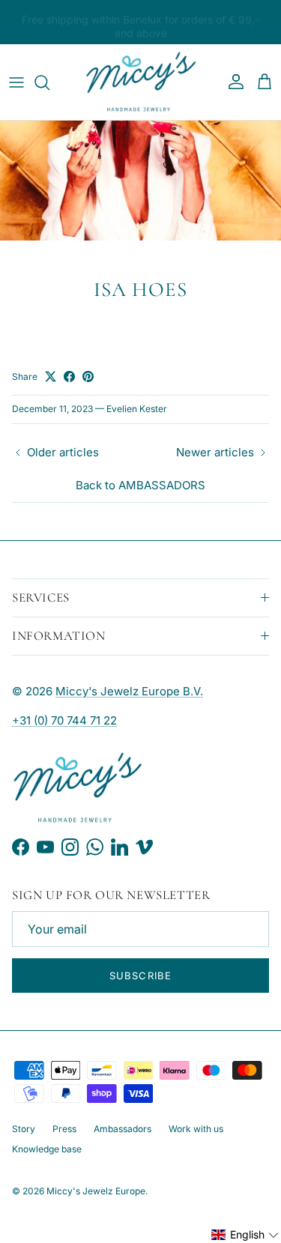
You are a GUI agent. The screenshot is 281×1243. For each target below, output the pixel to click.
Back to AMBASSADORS (140, 485)
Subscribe (140, 976)
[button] (245, 1235)
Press (64, 1128)
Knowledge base (47, 1149)
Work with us (196, 1128)
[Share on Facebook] (69, 376)
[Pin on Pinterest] (88, 376)
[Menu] (16, 82)
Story (23, 1128)
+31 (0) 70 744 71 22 (64, 720)
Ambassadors (122, 1128)
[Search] (49, 82)
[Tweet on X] (50, 376)
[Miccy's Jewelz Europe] (141, 82)
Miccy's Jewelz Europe (95, 1191)
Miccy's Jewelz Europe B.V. (129, 691)
